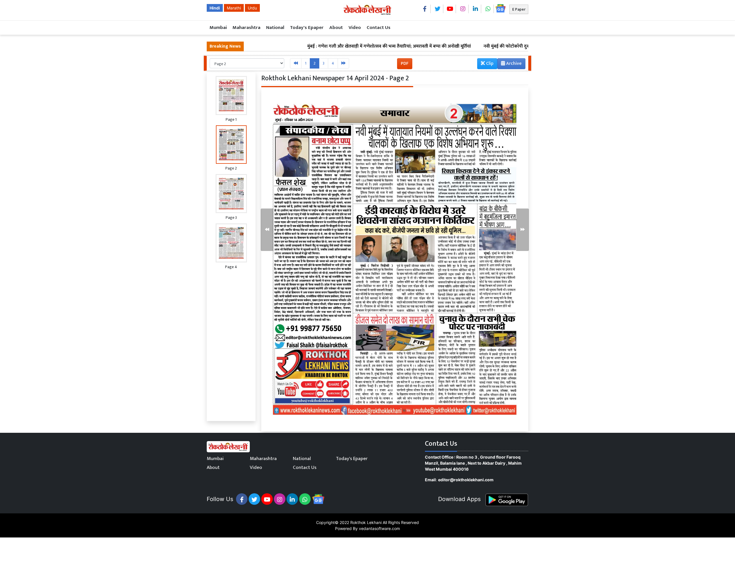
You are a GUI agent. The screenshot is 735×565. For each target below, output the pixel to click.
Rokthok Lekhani (366, 522)
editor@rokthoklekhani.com (466, 479)
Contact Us (378, 28)
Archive (513, 63)
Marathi (234, 7)
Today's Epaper (307, 28)
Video (355, 28)
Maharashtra (246, 28)
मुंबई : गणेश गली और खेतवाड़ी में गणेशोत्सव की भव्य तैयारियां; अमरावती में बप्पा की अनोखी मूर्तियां (357, 46)
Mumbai (218, 28)
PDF (405, 63)
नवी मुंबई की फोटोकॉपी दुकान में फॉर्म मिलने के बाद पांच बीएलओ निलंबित (514, 46)
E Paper (518, 9)
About (336, 28)
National (275, 28)
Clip (489, 63)
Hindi (215, 7)
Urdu (252, 7)
